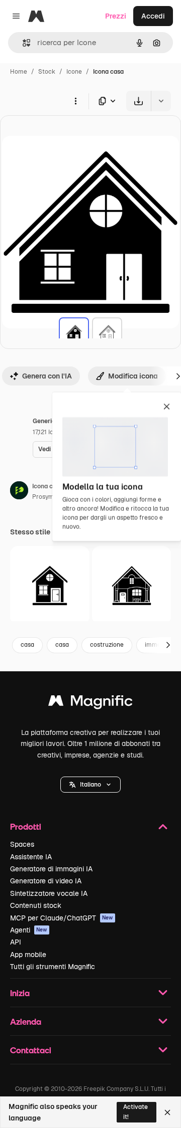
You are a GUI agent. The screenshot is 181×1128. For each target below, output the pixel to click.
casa (27, 645)
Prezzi (115, 16)
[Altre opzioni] (75, 101)
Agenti (28, 929)
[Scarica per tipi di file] (107, 101)
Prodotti (25, 826)
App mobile (28, 954)
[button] (90, 785)
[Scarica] (138, 101)
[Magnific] (90, 703)
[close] (166, 407)
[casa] (74, 332)
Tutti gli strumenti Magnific (52, 966)
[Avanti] (168, 645)
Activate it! (135, 1111)
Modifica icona (133, 376)
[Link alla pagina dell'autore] (19, 491)
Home (18, 72)
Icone (74, 72)
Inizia (20, 993)
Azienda (25, 1021)
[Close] (167, 1112)
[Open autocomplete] (22, 43)
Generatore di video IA (45, 880)
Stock (46, 72)
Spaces (22, 844)
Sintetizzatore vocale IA (48, 893)
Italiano (90, 785)
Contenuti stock (35, 905)
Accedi (153, 16)
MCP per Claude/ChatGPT (61, 917)
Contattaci (30, 1050)
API (15, 942)
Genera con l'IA (47, 376)
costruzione (107, 645)
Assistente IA (31, 856)
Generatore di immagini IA (51, 868)
